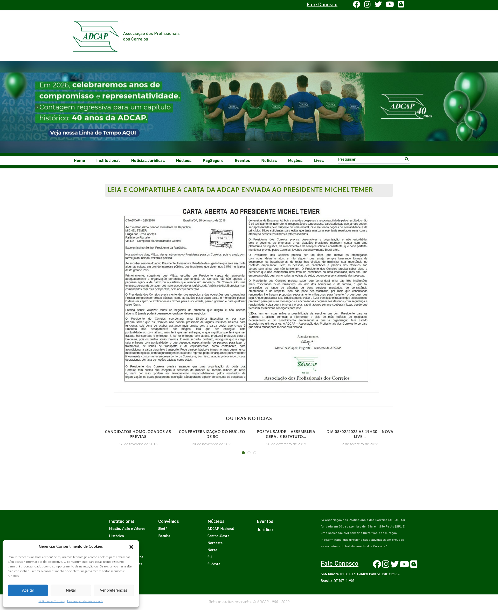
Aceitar (28, 590)
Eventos (242, 160)
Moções (295, 160)
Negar (71, 590)
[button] (131, 546)
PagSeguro (213, 160)
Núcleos (183, 160)
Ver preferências (113, 590)
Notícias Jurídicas (148, 160)
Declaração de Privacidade (85, 601)
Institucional (108, 160)
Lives (319, 160)
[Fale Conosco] (121, 5)
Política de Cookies (52, 601)
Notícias (269, 160)
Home (79, 160)
